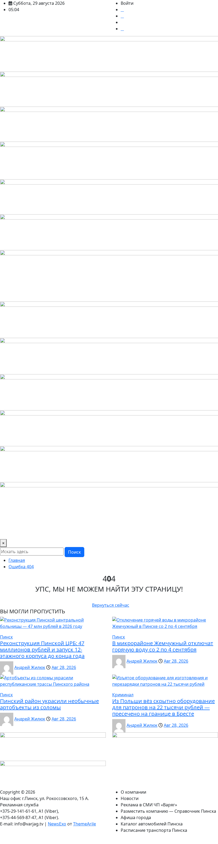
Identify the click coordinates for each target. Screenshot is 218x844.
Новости (130, 798)
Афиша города (136, 817)
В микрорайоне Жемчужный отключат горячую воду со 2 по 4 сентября (162, 646)
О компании (133, 792)
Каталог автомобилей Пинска (152, 824)
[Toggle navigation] (7, 531)
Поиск (74, 552)
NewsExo (57, 824)
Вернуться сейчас (110, 605)
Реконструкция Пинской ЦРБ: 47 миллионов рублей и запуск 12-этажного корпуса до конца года (42, 649)
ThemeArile (84, 824)
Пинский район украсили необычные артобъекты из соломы (49, 704)
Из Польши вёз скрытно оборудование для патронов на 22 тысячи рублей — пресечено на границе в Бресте (163, 707)
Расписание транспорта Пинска (154, 830)
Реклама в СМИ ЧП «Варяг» (149, 805)
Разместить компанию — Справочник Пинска (168, 811)
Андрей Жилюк (29, 667)
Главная (17, 560)
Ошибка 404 (21, 567)
